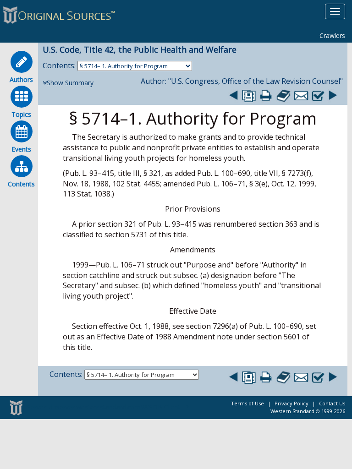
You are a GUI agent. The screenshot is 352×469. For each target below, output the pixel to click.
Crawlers (332, 35)
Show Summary (70, 82)
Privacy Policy (291, 403)
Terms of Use (247, 403)
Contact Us (332, 403)
